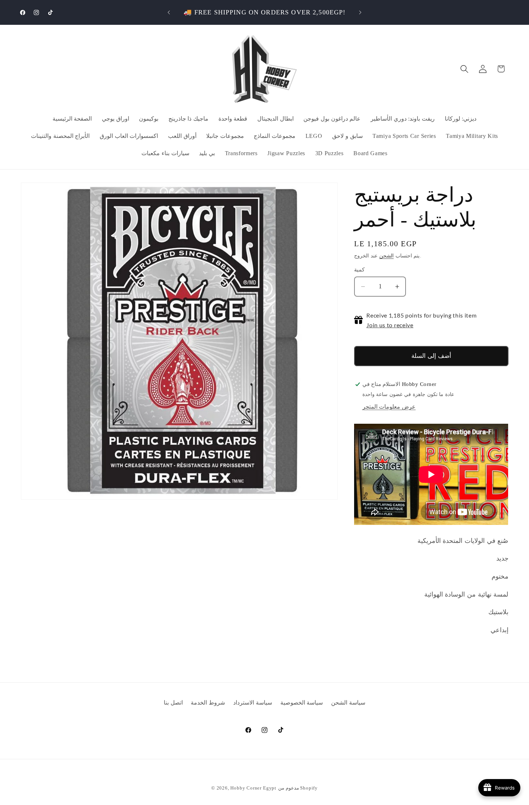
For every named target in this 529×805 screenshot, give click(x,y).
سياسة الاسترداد (252, 703)
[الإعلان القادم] (360, 12)
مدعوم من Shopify (298, 788)
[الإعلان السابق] (169, 12)
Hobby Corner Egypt (253, 788)
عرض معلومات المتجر (389, 407)
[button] (464, 69)
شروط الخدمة (208, 703)
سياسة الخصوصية (301, 703)
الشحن (386, 255)
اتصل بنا (173, 703)
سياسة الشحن (348, 703)
